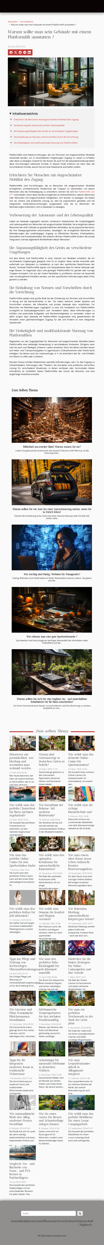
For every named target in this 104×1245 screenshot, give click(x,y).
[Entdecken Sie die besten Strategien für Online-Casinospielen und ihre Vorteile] (81, 947)
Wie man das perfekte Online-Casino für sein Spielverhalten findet (22, 860)
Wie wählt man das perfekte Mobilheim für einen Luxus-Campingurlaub (80, 1119)
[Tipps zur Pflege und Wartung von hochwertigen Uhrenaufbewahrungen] (22, 947)
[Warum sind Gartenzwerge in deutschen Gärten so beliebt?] (52, 743)
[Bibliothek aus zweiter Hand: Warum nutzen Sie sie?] (52, 420)
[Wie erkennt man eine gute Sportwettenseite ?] (52, 610)
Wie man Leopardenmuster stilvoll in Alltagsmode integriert (79, 1067)
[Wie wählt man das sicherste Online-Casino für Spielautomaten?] (81, 743)
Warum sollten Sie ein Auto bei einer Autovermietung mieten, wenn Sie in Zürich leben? (52, 510)
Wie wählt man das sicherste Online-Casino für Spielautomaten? (80, 760)
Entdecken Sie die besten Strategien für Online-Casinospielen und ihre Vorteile (79, 966)
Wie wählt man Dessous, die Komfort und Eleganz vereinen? (52, 914)
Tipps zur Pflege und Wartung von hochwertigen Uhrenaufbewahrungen (24, 964)
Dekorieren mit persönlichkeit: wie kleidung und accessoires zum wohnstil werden (21, 761)
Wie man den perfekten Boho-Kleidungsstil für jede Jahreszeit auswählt (49, 966)
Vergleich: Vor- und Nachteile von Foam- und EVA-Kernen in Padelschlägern (22, 1170)
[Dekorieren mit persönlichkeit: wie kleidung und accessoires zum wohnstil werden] (22, 743)
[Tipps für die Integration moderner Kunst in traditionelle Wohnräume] (22, 1048)
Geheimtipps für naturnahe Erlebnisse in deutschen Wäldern (52, 1065)
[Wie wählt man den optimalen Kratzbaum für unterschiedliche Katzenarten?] (52, 843)
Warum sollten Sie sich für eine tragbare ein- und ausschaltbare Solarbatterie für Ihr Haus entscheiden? (52, 700)
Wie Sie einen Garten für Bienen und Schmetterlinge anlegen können (51, 1119)
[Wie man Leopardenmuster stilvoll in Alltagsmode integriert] (81, 1048)
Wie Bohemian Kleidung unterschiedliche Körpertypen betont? (81, 914)
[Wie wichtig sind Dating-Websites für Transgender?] (52, 547)
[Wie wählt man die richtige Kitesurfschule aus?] (81, 793)
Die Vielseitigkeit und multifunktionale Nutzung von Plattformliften (46, 142)
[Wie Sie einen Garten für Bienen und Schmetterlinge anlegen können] (52, 1102)
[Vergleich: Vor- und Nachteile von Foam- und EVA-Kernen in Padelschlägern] (22, 1152)
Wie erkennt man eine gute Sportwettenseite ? (52, 636)
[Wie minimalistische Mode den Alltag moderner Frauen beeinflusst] (22, 1102)
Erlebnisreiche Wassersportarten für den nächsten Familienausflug (50, 1015)
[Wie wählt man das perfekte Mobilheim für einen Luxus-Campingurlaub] (81, 1102)
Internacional (35, 1221)
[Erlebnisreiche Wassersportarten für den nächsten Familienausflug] (52, 998)
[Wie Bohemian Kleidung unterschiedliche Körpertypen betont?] (81, 897)
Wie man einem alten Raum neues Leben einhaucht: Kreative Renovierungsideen (80, 862)
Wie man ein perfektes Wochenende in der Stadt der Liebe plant (80, 1016)
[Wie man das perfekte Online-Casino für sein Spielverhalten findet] (22, 843)
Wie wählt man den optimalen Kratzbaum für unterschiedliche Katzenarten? (51, 862)
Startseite (12, 21)
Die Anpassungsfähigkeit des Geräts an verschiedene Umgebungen (46, 131)
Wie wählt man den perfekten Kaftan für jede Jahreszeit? (22, 912)
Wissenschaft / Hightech (84, 1223)
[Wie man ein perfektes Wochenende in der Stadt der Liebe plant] (81, 998)
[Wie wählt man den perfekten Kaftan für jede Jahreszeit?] (22, 897)
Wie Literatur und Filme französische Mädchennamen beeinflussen (21, 1015)
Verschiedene (26, 21)
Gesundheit (18, 1221)
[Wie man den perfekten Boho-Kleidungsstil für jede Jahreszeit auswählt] (52, 947)
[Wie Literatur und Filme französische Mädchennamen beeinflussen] (22, 998)
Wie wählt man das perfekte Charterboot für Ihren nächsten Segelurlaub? (22, 810)
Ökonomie (50, 1221)
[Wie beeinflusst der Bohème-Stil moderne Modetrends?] (52, 793)
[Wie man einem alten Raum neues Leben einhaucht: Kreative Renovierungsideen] (81, 843)
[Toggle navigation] (7, 6)
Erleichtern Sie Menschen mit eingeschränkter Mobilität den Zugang (46, 119)
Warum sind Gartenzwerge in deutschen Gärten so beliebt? (52, 760)
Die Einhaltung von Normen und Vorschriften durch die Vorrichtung (46, 137)
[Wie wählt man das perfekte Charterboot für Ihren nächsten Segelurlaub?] (22, 793)
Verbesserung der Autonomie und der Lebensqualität (39, 125)
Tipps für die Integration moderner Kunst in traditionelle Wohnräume (21, 1067)
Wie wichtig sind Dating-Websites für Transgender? (52, 574)
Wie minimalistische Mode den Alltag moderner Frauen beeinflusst (22, 1119)
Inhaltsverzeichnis (25, 113)
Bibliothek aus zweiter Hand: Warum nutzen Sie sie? (52, 446)
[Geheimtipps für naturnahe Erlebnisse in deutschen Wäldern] (52, 1048)
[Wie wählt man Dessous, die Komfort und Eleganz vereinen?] (52, 897)
